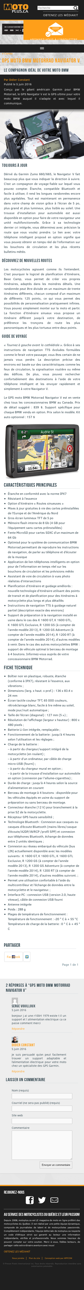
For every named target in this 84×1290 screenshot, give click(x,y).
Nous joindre (18, 1258)
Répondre (18, 1029)
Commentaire (20, 1128)
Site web (17, 1115)
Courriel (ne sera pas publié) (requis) (36, 1103)
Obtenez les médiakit (60, 15)
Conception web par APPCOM (58, 1258)
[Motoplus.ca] (16, 9)
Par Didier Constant (17, 80)
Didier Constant (23, 1045)
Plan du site (34, 1258)
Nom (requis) (20, 1090)
